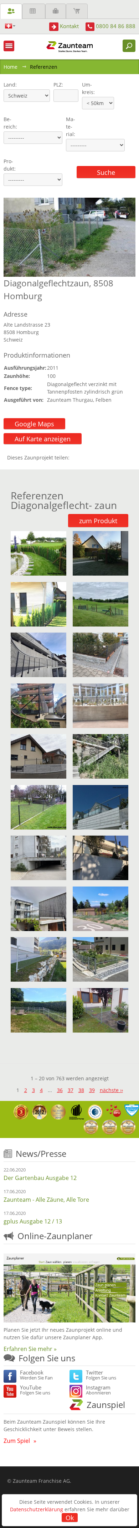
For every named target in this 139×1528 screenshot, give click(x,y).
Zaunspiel (106, 1404)
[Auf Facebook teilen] (76, 457)
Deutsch (10, 26)
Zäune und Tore (11, 11)
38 (81, 1090)
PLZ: (56, 84)
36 (60, 1090)
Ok (70, 1517)
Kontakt (69, 26)
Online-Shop (76, 11)
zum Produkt (98, 520)
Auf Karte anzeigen (43, 439)
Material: (70, 126)
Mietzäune (33, 11)
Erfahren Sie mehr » (30, 1349)
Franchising (56, 11)
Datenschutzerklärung (36, 1509)
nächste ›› (111, 1090)
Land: (9, 84)
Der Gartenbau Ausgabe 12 (40, 1178)
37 (70, 1090)
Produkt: (10, 165)
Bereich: (10, 123)
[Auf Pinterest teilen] (85, 457)
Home (10, 66)
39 (92, 1090)
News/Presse (41, 1153)
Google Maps (34, 424)
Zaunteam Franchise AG (41, 1480)
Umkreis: (86, 88)
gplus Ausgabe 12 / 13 (33, 1221)
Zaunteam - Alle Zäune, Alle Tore (46, 1200)
